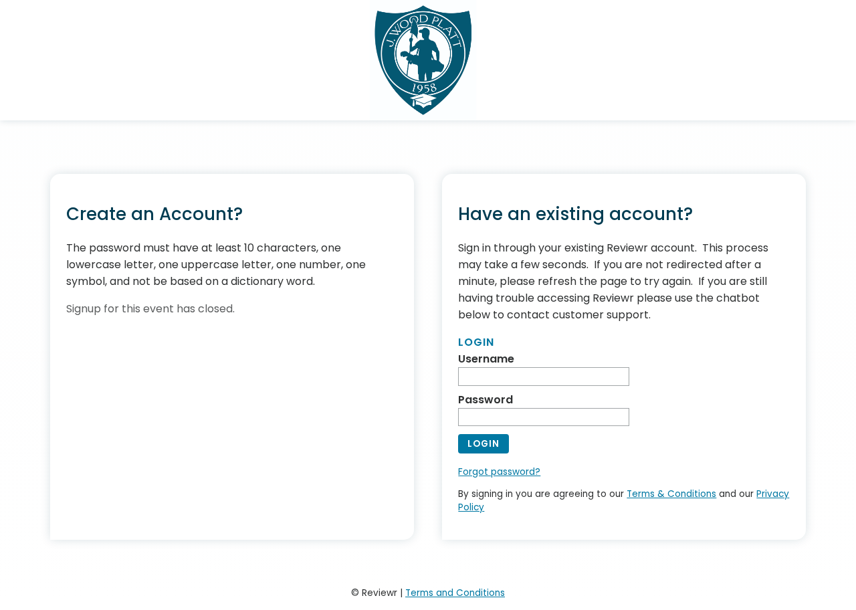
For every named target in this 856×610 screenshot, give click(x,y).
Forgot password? (499, 472)
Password (485, 399)
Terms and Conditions (455, 593)
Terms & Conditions (671, 494)
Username (486, 359)
